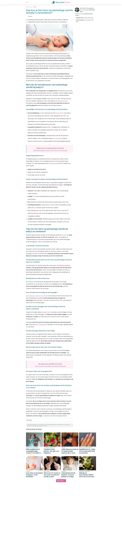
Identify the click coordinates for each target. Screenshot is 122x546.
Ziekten (63, 447)
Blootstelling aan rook (34, 210)
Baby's (35, 6)
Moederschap (29, 6)
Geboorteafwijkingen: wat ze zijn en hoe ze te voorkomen (50, 150)
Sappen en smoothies (84, 471)
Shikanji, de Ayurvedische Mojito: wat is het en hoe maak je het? (87, 475)
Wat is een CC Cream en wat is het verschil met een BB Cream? (52, 474)
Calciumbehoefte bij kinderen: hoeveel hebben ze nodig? (68, 474)
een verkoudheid (58, 138)
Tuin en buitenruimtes (49, 447)
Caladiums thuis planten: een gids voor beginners (51, 451)
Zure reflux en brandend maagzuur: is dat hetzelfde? (34, 474)
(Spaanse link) (53, 163)
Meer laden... (61, 480)
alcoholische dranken (63, 265)
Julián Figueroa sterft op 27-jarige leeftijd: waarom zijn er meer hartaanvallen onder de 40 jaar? (69, 451)
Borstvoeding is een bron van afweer (37, 296)
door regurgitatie (41, 324)
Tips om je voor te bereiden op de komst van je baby (50, 366)
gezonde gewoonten (62, 101)
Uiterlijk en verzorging (32, 447)
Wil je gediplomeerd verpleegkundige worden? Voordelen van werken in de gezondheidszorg (34, 451)
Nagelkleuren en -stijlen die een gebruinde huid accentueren (87, 451)
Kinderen (63, 471)
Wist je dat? (47, 471)
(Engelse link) (59, 113)
